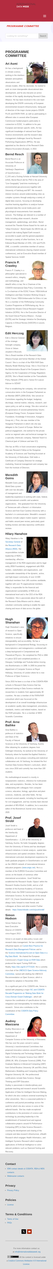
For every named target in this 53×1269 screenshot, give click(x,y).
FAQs (9, 1223)
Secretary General (12, 542)
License (10, 1205)
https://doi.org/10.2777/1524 (23, 967)
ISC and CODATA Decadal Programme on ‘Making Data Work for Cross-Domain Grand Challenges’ (24, 993)
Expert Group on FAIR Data (29, 960)
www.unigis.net (29, 868)
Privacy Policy (13, 1190)
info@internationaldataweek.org (27, 1252)
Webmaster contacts (15, 1176)
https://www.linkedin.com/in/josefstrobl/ (28, 910)
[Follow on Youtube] (29, 1231)
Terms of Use (12, 1219)
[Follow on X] (23, 1231)
